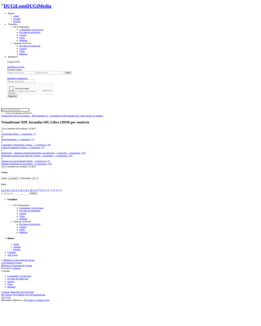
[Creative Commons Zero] (37, 300)
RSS (3, 297)
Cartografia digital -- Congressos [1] (18, 134)
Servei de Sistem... (22, 115)
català (16, 16)
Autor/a (23, 35)
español (17, 18)
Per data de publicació (29, 32)
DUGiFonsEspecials (35, 294)
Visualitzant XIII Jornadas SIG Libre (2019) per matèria (76, 115)
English (17, 21)
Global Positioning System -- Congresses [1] (22, 147)
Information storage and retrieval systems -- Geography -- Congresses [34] (36, 155)
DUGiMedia (38, 6)
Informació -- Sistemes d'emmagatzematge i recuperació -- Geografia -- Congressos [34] (43, 153)
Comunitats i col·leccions (31, 29)
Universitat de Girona (11, 263)
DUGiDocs (6, 294)
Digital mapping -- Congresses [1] (17, 139)
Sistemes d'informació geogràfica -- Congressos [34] (26, 164)
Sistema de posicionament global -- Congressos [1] (25, 161)
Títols (22, 37)
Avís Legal (12, 255)
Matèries (23, 40)
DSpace (17, 268)
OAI (8, 297)
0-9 (2, 190)
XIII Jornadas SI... (41, 115)
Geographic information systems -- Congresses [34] (26, 145)
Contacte (11, 252)
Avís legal (29, 292)
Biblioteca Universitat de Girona (19, 260)
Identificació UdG (15, 67)
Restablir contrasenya (17, 78)
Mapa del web (17, 292)
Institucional (7, 115)
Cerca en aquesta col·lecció (17, 113)
